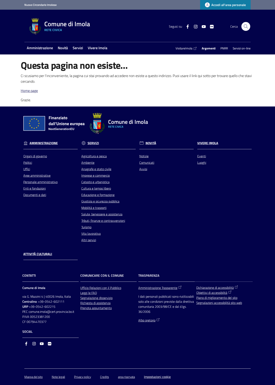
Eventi (201, 156)
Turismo (86, 227)
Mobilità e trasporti (93, 207)
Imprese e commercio (95, 175)
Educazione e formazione (98, 194)
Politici (27, 162)
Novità (151, 143)
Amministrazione (44, 143)
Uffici (26, 169)
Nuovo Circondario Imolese (40, 5)
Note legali (58, 377)
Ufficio (84, 287)
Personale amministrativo (40, 181)
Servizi (93, 143)
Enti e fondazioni (34, 188)
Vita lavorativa (91, 233)
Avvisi (143, 169)
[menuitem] (39, 48)
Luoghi (201, 162)
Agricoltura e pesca (94, 156)
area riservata (126, 377)
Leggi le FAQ (88, 292)
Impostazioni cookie (157, 376)
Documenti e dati (34, 194)
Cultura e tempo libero (96, 188)
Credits (104, 377)
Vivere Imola (207, 143)
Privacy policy (82, 377)
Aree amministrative (37, 175)
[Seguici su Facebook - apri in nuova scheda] (186, 26)
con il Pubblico (111, 287)
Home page (29, 90)
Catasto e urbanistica (95, 181)
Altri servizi (88, 240)
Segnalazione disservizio (96, 297)
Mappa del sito (33, 377)
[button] (246, 26)
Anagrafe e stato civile (96, 169)
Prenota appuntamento (96, 308)
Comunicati (146, 162)
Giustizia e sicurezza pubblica (100, 201)
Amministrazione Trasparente (157, 287)
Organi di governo (35, 156)
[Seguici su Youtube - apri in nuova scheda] (202, 26)
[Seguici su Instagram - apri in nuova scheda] (194, 26)
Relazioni (95, 287)
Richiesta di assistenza (95, 302)
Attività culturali (37, 254)
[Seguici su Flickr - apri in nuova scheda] (210, 26)
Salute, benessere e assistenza (101, 214)
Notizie (144, 156)
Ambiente (87, 162)
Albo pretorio (146, 320)
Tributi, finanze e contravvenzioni (103, 220)
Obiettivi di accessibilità (211, 292)
